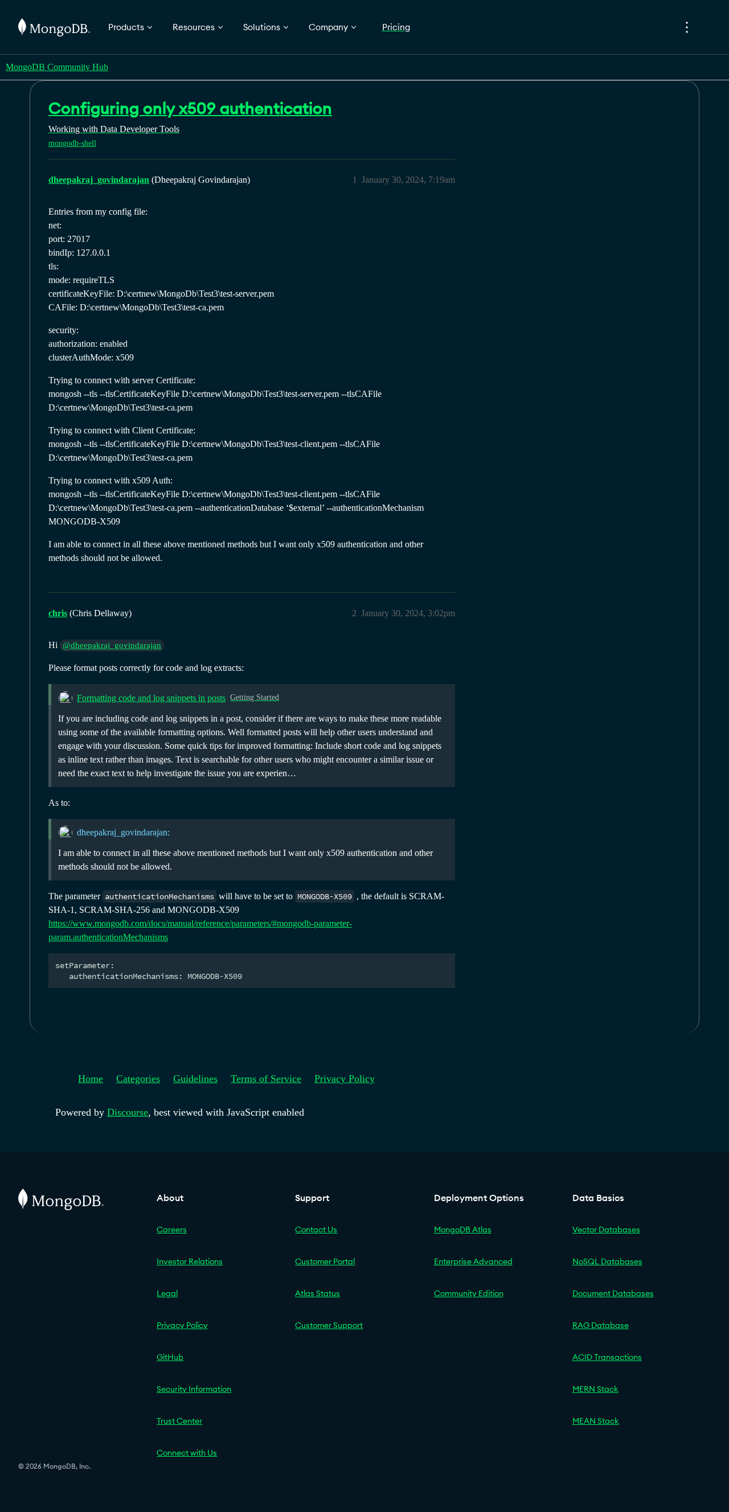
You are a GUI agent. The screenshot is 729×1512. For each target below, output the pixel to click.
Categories (138, 1078)
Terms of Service (266, 1078)
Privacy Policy (344, 1078)
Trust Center (179, 1421)
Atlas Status (317, 1293)
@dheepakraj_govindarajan (112, 645)
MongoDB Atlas (463, 1229)
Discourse (127, 1112)
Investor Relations (190, 1261)
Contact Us (316, 1229)
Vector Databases (606, 1229)
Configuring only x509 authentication (190, 108)
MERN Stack (595, 1389)
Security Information (194, 1389)
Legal (167, 1293)
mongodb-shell (72, 143)
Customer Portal (325, 1261)
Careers (172, 1229)
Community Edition (468, 1293)
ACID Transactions (607, 1357)
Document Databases (613, 1293)
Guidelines (195, 1078)
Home (90, 1078)
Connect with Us (187, 1453)
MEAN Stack (595, 1421)
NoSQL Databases (607, 1261)
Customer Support (329, 1325)
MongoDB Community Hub (57, 67)
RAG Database (600, 1325)
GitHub (170, 1357)
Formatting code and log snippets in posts (151, 698)
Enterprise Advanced (473, 1261)
